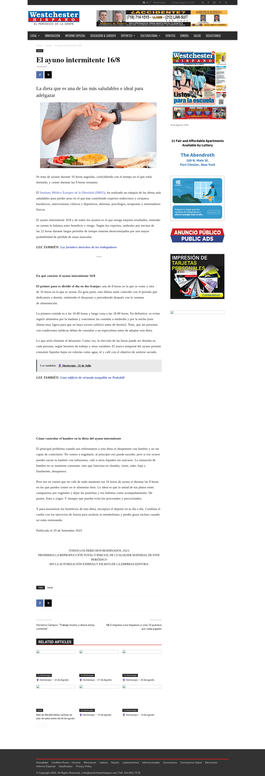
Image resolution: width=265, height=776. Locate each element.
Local (33, 36)
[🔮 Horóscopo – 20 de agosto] (142, 663)
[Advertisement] (99, 263)
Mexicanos (90, 762)
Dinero (184, 36)
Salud (197, 36)
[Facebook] (208, 2)
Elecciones (211, 762)
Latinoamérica (131, 762)
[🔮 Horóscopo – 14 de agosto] (142, 698)
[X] (226, 2)
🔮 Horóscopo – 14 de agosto (138, 714)
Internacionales (151, 762)
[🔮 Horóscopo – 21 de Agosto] (99, 663)
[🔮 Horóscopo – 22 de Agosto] (56, 663)
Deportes (126, 36)
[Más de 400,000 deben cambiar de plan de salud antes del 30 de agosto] (56, 698)
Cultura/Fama (148, 36)
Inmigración (52, 36)
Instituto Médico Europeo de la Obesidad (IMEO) (72, 192)
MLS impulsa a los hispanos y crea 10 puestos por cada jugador (134, 626)
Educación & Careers (103, 36)
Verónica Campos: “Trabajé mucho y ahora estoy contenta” (65, 626)
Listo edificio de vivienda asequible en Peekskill (92, 377)
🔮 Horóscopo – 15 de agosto (95, 714)
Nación (115, 762)
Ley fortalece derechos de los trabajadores (88, 247)
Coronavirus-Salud (191, 762)
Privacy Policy (84, 766)
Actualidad (42, 762)
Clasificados (65, 766)
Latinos (104, 762)
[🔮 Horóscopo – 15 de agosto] (99, 698)
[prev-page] (38, 725)
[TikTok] (220, 2)
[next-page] (44, 725)
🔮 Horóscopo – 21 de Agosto (95, 680)
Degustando (213, 36)
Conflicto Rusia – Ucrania (66, 762)
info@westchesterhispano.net (99, 772)
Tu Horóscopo (44, 675)
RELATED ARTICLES (54, 642)
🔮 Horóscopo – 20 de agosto (138, 680)
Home (39, 45)
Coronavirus (170, 762)
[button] (203, 2)
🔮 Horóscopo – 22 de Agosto (52, 680)
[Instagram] (214, 2)
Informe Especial (75, 36)
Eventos (170, 36)
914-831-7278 (132, 772)
